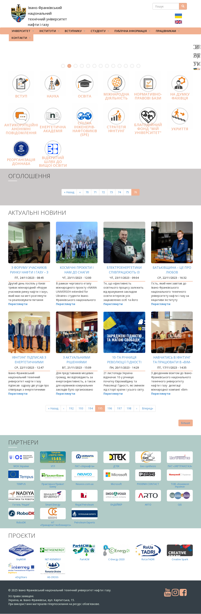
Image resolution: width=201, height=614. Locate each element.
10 (120, 66)
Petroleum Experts (84, 522)
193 (82, 408)
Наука (53, 96)
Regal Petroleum (84, 504)
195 (101, 409)
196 (110, 408)
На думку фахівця (180, 96)
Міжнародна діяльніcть (116, 96)
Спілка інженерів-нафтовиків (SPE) (84, 129)
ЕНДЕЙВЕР (116, 504)
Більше (185, 423)
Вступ (21, 96)
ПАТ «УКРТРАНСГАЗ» (180, 466)
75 (129, 192)
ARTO (148, 504)
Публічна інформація (129, 31)
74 (120, 192)
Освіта (84, 96)
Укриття (179, 129)
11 (126, 66)
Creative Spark (180, 559)
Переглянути (17, 304)
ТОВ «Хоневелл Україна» (180, 485)
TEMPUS (21, 484)
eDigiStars (21, 577)
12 (132, 66)
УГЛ (53, 466)
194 (91, 408)
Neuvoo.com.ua (84, 484)
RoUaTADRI (148, 559)
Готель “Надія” (21, 504)
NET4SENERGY (53, 559)
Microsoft (116, 484)
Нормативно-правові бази (148, 96)
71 (96, 192)
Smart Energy (52, 504)
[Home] (18, 13)
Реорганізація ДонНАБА (21, 161)
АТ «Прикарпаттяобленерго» (55, 524)
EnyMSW (21, 559)
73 (112, 192)
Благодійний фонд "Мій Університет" (148, 128)
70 (88, 192)
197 (120, 408)
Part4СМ (84, 559)
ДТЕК (116, 466)
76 (137, 193)
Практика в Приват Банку (53, 485)
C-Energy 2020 (116, 559)
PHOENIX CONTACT (148, 484)
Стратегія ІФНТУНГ (116, 129)
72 (104, 192)
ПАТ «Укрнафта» (84, 466)
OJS (180, 504)
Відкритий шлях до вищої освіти (53, 161)
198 (130, 408)
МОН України (21, 466)
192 (72, 408)
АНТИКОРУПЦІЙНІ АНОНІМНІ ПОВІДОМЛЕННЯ (21, 129)
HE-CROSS (52, 577)
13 (138, 66)
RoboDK (21, 522)
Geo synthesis (148, 466)
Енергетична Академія (53, 129)
